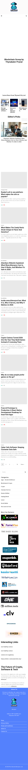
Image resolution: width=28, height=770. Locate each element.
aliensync (3, 679)
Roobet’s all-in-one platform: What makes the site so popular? (12, 194)
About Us (3, 728)
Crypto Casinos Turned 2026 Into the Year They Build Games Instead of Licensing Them (13, 340)
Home (2, 720)
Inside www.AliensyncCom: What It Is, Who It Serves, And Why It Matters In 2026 (13, 303)
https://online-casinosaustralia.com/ (11, 658)
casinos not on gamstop (7, 654)
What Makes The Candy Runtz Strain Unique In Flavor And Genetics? (12, 230)
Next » (22, 464)
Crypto (2, 335)
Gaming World (4, 189)
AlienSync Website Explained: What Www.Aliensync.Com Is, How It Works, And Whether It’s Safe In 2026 (14, 140)
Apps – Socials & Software (8, 479)
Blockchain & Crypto (6, 483)
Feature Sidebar (5, 493)
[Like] (4, 278)
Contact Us (4, 731)
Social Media (3, 260)
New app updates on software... (4, 109)
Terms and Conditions (7, 726)
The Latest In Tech (6, 506)
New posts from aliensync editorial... (13, 110)
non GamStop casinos (7, 646)
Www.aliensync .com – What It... (23, 109)
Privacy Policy (5, 723)
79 (17, 464)
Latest (2, 225)
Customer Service (6, 490)
